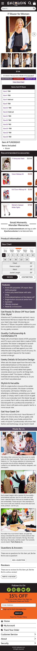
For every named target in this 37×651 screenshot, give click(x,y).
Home (7, 621)
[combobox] (16, 8)
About (4, 639)
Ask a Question (18, 560)
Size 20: (5, 128)
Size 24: (5, 137)
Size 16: (5, 120)
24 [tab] (27, 260)
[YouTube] (23, 590)
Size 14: (5, 116)
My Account (9, 625)
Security (5, 643)
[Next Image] (34, 34)
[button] (34, 3)
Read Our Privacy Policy (18, 617)
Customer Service (9, 634)
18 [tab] (10, 260)
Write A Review (8, 577)
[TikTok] (28, 590)
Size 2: (5, 91)
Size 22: (5, 132)
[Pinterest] (14, 590)
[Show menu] (2, 3)
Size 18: (5, 124)
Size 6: (5, 99)
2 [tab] (3, 255)
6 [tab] (12, 255)
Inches (10, 277)
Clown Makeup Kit (18, 174)
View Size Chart (18, 82)
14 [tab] (33, 255)
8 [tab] (17, 255)
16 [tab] (5, 260)
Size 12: (5, 112)
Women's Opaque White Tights (17, 206)
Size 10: (5, 108)
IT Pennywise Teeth (18, 158)
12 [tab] (27, 255)
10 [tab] (22, 255)
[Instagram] (19, 590)
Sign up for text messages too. (14, 609)
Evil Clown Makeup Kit (19, 189)
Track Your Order (11, 630)
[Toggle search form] (30, 3)
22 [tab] (21, 260)
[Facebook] (9, 590)
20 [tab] (16, 260)
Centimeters (27, 277)
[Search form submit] (34, 8)
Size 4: (5, 95)
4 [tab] (8, 255)
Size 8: (5, 103)
